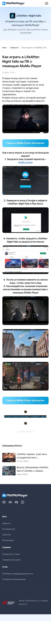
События (6, 534)
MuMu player (25, 162)
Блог (4, 47)
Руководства (8, 529)
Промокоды (8, 540)
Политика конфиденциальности (17, 573)
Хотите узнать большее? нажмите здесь (25, 416)
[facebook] (4, 502)
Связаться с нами (11, 554)
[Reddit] (22, 502)
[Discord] (10, 502)
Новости (14, 47)
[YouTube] (16, 502)
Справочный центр (11, 560)
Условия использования (13, 579)
